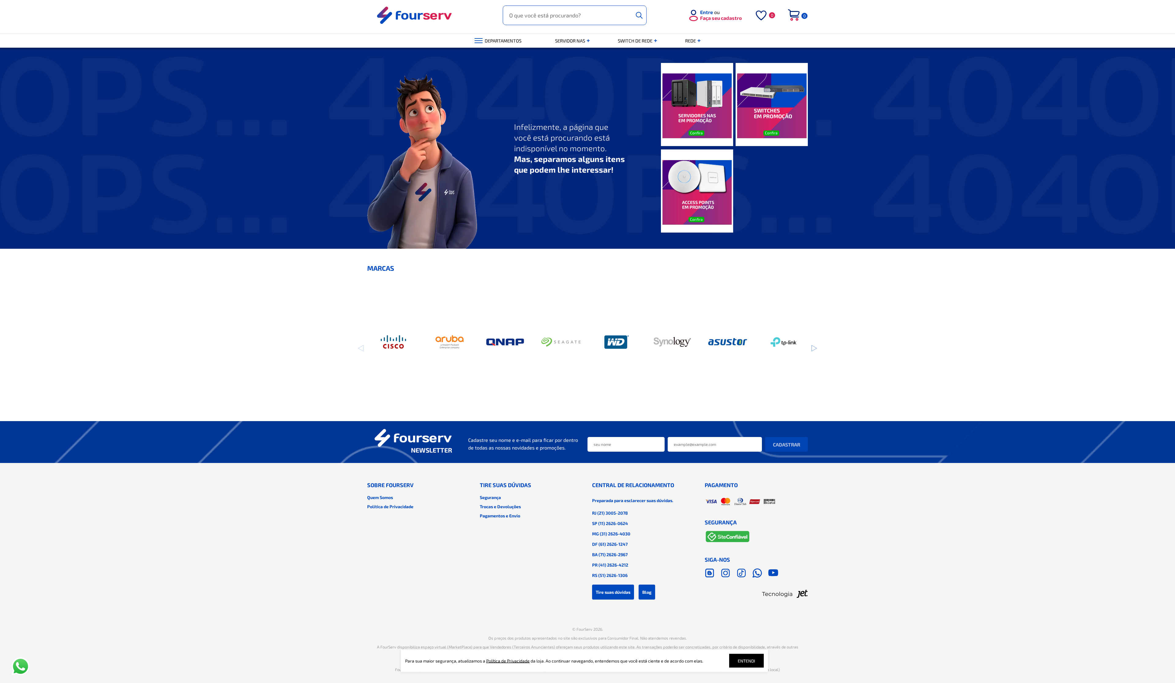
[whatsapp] (757, 573)
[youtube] (773, 573)
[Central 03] (697, 191)
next (814, 348)
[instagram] (725, 573)
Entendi (746, 660)
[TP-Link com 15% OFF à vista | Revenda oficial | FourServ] (783, 342)
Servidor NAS (570, 40)
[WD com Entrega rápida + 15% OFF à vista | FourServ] (616, 342)
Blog (646, 592)
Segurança (490, 497)
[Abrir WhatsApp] (20, 666)
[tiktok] (741, 573)
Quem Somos (380, 497)
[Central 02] (772, 105)
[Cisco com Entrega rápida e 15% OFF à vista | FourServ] (394, 342)
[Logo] (414, 15)
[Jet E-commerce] (756, 593)
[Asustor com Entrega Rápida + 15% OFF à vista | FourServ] (727, 342)
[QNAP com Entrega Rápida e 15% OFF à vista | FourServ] (505, 342)
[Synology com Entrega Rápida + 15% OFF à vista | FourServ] (672, 342)
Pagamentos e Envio (500, 515)
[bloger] (709, 573)
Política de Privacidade (390, 506)
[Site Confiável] (728, 538)
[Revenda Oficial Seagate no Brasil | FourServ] (561, 342)
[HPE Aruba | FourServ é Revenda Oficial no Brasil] (449, 342)
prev (361, 348)
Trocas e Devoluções (500, 506)
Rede (691, 40)
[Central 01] (697, 105)
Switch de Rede (635, 40)
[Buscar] (639, 15)
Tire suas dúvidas (613, 592)
